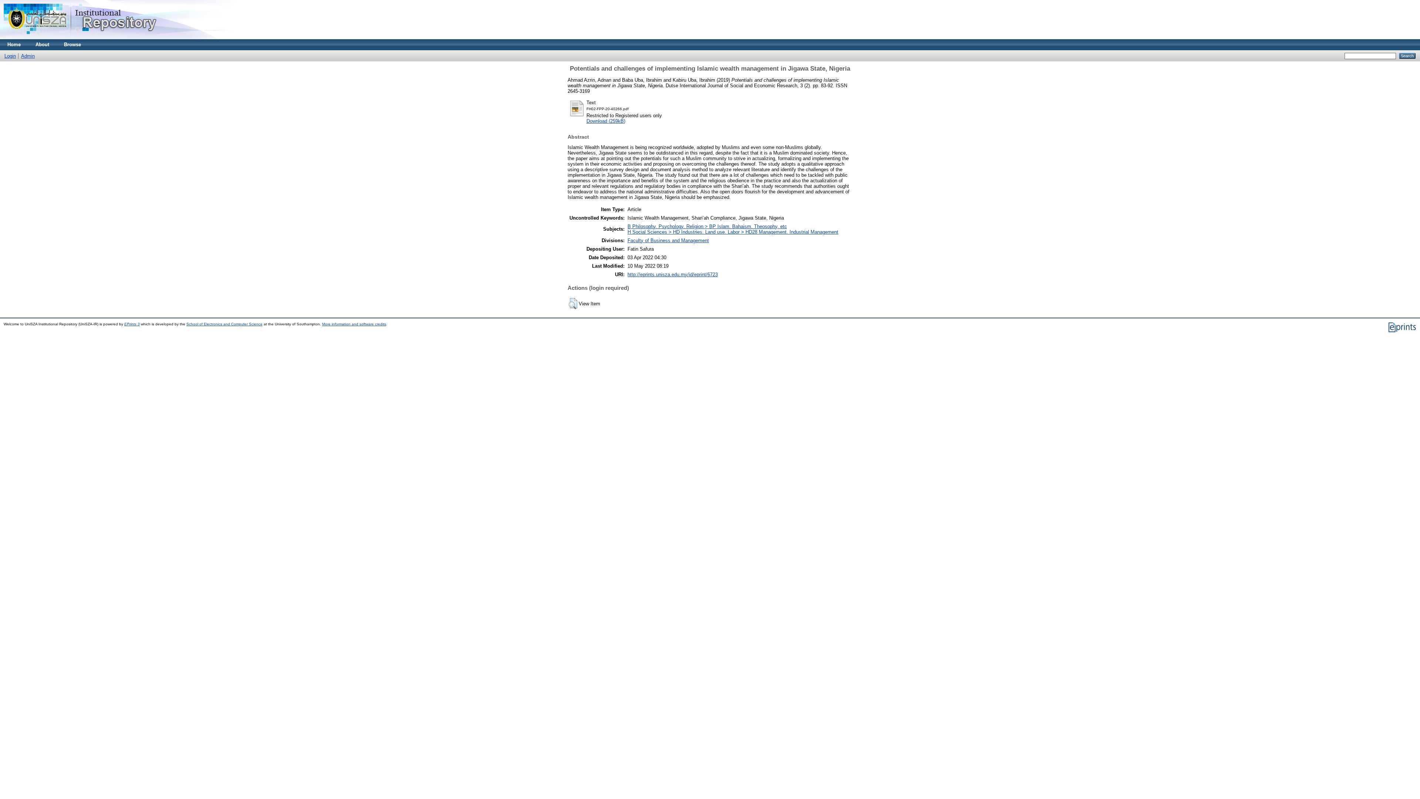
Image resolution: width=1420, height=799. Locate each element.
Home (14, 44)
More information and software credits (354, 324)
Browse (72, 44)
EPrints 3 (132, 324)
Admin (28, 56)
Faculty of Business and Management (668, 240)
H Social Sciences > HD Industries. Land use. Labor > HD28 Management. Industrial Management (733, 232)
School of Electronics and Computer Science (224, 324)
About (42, 44)
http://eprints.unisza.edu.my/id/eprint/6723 (673, 274)
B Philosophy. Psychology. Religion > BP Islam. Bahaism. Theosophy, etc (707, 226)
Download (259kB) (605, 121)
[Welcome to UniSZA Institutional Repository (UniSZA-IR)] (80, 37)
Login (10, 56)
